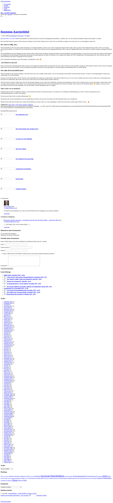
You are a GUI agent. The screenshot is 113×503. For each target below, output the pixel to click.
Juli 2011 (6, 365)
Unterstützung (3, 480)
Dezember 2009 (8, 394)
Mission (70, 478)
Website (3, 250)
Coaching (32, 476)
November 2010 (8, 377)
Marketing (65, 478)
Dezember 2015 (8, 309)
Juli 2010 (6, 383)
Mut (78, 478)
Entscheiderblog (12, 493)
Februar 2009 (7, 408)
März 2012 (7, 353)
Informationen (46, 478)
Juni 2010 (6, 385)
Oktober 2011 (7, 361)
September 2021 (8, 301)
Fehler (109, 476)
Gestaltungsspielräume (16, 478)
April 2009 (7, 405)
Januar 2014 (7, 324)
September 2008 (8, 416)
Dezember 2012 (8, 341)
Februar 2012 (7, 355)
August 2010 (7, 382)
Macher (61, 478)
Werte (19, 480)
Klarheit (51, 478)
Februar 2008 (7, 426)
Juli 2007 (6, 437)
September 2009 (8, 398)
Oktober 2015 (7, 312)
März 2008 (7, 425)
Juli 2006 (6, 455)
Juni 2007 (6, 438)
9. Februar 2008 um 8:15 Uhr (11, 221)
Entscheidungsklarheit (79, 476)
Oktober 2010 (7, 379)
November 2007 (8, 431)
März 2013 (7, 337)
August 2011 (7, 364)
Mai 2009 (6, 404)
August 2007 (7, 435)
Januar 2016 (7, 307)
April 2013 (7, 336)
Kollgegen (30, 104)
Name (3, 244)
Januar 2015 (7, 319)
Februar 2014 (7, 322)
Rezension (21, 35)
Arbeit (7, 476)
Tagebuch (94, 478)
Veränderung (9, 480)
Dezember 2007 (8, 429)
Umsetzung (99, 478)
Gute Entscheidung (31, 478)
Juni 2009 (6, 402)
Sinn (91, 478)
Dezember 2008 (8, 411)
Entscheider (45, 476)
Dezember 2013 (8, 325)
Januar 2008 (7, 428)
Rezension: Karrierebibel (15, 31)
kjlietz (28, 35)
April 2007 (7, 441)
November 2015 (8, 310)
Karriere (25, 104)
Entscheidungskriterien (92, 476)
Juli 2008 (6, 419)
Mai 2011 (6, 368)
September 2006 (8, 452)
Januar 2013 (7, 340)
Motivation (74, 478)
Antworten (7, 213)
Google (26, 478)
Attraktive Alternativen (15, 476)
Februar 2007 (7, 444)
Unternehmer (107, 478)
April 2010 (7, 388)
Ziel (22, 480)
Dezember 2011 (8, 358)
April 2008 (7, 423)
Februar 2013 (7, 339)
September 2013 (8, 330)
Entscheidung (57, 475)
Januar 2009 (7, 410)
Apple (4, 476)
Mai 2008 (6, 422)
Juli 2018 (6, 304)
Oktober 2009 (7, 397)
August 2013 (7, 331)
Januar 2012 (7, 356)
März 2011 (7, 371)
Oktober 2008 (7, 414)
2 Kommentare (12, 35)
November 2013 (8, 327)
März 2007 (7, 443)
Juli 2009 (6, 401)
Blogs (25, 476)
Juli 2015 (6, 315)
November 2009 (8, 395)
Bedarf (22, 476)
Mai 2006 (6, 458)
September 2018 (8, 303)
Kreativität (55, 478)
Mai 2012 (6, 350)
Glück (22, 478)
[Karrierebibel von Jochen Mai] (5, 16)
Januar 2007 (7, 446)
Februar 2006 (7, 462)
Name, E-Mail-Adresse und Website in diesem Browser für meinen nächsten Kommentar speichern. (29, 253)
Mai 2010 (6, 386)
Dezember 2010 (8, 376)
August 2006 (7, 453)
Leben (58, 478)
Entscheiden (37, 476)
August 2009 (7, 400)
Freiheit (2, 478)
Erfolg (20, 104)
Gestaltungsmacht (7, 478)
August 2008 (7, 417)
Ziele (24, 480)
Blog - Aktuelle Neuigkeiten (8, 13)
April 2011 (7, 370)
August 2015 (7, 313)
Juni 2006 (6, 456)
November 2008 (8, 413)
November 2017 (8, 306)
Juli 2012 (6, 347)
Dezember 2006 (8, 447)
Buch (13, 104)
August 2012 (7, 346)
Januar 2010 (7, 392)
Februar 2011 (7, 373)
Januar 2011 (7, 374)
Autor (9, 104)
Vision (14, 480)
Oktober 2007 (7, 432)
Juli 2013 (6, 333)
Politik (81, 478)
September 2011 (8, 362)
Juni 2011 (6, 367)
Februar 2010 (7, 391)
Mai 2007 (6, 440)
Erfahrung (100, 476)
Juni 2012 (6, 349)
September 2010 (8, 380)
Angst (2, 476)
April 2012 (7, 352)
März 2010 (7, 389)
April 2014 (7, 321)
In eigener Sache (39, 478)
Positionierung (86, 478)
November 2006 (8, 449)
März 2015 (7, 316)
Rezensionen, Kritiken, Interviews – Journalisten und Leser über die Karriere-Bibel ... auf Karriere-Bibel (31, 220)
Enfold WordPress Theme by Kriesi (27, 493)
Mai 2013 (6, 334)
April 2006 (7, 459)
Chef (16, 104)
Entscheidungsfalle (68, 476)
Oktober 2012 (7, 343)
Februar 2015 (7, 318)
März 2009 (7, 407)
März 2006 (7, 461)
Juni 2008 (6, 420)
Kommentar (4, 265)
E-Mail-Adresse (5, 247)
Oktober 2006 (7, 450)
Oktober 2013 (7, 328)
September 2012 (8, 344)
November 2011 (8, 359)
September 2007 (8, 434)
